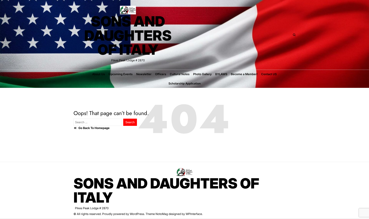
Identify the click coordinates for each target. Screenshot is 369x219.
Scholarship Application (185, 83)
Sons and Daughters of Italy (128, 35)
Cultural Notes (180, 74)
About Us (98, 74)
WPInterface (194, 214)
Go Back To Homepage (94, 128)
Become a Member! (244, 74)
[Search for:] (98, 122)
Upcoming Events (121, 74)
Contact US (269, 74)
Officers (160, 74)
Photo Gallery (202, 74)
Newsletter (143, 74)
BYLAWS (221, 74)
